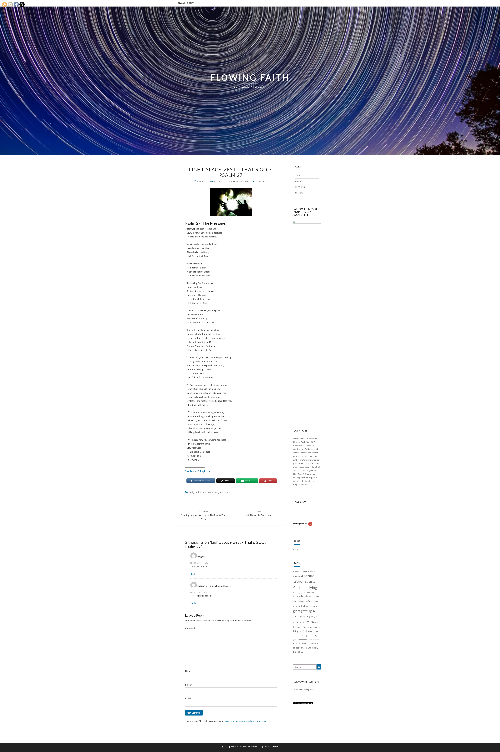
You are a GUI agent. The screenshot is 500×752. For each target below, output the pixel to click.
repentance (316, 640)
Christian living (305, 587)
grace (297, 611)
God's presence (314, 606)
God (197, 492)
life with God (300, 627)
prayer (316, 635)
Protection (205, 492)
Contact (299, 181)
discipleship (314, 596)
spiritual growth (310, 643)
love (309, 631)
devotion (305, 596)
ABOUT (298, 175)
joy (314, 622)
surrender (298, 647)
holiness (296, 622)
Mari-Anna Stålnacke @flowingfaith (232, 181)
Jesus (309, 622)
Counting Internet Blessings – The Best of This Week (203, 515)
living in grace (313, 627)
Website (189, 698)
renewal (309, 640)
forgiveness (304, 602)
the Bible (306, 648)
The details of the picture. (197, 471)
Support (299, 192)
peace (308, 635)
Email (188, 684)
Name (189, 671)
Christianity (307, 582)
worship (224, 492)
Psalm (215, 492)
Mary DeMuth (315, 631)
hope (301, 622)
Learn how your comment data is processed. (245, 720)
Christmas (296, 596)
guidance (317, 617)
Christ (304, 571)
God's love (303, 605)
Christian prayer (298, 593)
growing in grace (306, 616)
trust (301, 652)
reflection (303, 639)
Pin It (295, 549)
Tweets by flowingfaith (303, 689)
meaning (295, 636)
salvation (298, 643)
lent (317, 622)
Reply (193, 573)
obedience (302, 636)
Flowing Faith (186, 3)
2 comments (261, 181)
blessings (297, 571)
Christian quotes (309, 593)
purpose (296, 640)
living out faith (300, 631)
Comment (190, 628)
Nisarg (275, 746)
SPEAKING (300, 187)
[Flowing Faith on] (302, 527)
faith (191, 492)
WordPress (256, 746)
